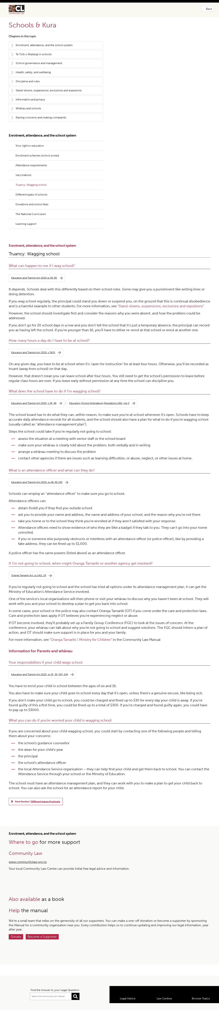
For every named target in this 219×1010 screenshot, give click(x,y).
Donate (16, 925)
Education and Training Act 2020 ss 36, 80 (34, 266)
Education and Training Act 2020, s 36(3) (33, 341)
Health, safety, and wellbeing (33, 72)
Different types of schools (31, 183)
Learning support (26, 212)
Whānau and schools (28, 108)
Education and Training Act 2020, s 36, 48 (33, 392)
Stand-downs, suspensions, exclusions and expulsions (49, 90)
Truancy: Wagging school (31, 173)
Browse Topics (201, 1005)
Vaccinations (23, 164)
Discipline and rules (28, 81)
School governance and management (39, 63)
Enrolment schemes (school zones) (37, 144)
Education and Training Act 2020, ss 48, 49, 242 (36, 471)
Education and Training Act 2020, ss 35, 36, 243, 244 (39, 663)
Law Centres (164, 1005)
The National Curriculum (31, 203)
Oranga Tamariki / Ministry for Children (81, 628)
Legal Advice (128, 1005)
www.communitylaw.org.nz (28, 851)
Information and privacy (30, 99)
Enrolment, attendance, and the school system (44, 45)
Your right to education (30, 134)
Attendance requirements (31, 154)
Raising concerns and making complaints (41, 117)
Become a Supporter (42, 925)
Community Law (20, 9)
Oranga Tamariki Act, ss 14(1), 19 (28, 564)
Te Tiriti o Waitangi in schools (33, 54)
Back (209, 8)
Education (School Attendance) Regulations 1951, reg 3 (99, 392)
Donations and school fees (32, 193)
